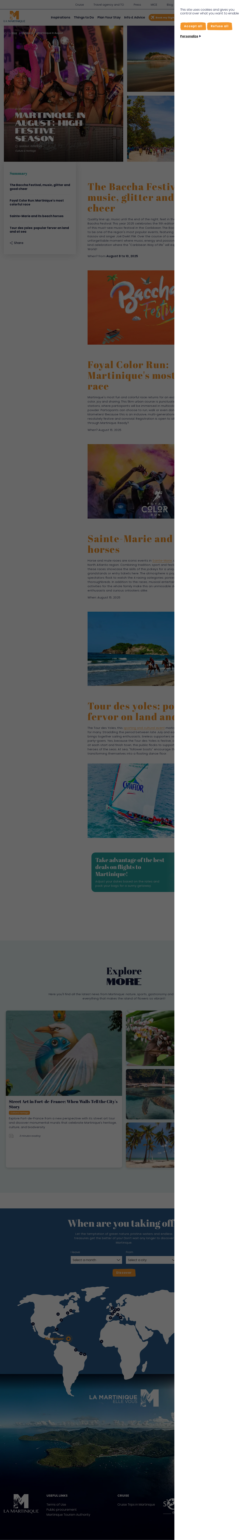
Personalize (189, 36)
